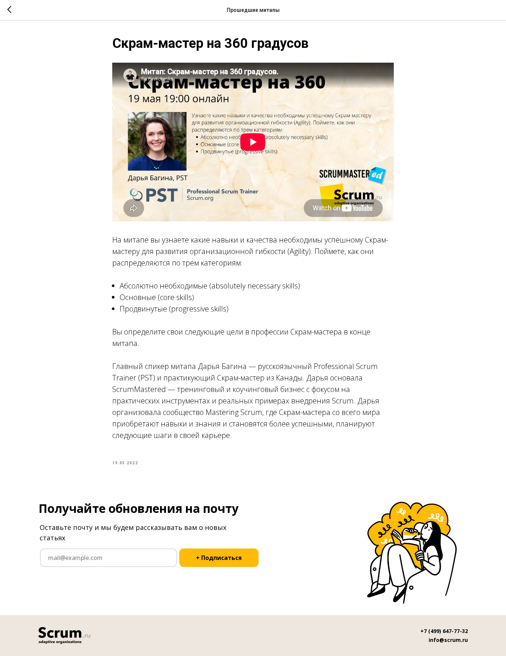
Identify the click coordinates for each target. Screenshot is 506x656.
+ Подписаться (219, 558)
